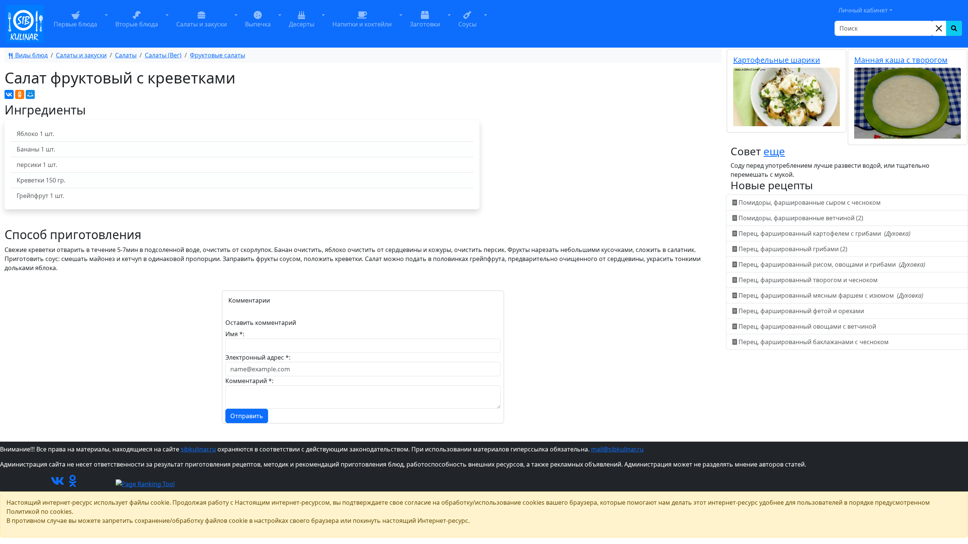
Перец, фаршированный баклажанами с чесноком (813, 342)
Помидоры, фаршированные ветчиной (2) (801, 218)
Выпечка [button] (258, 24)
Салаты (126, 55)
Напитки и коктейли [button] (362, 24)
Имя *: (234, 334)
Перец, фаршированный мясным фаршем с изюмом (830, 295)
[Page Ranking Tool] (145, 483)
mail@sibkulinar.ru (617, 449)
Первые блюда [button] (75, 24)
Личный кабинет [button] (863, 10)
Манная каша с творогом (901, 60)
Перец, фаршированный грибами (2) (793, 249)
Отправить (246, 416)
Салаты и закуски (81, 55)
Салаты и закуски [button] (201, 24)
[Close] (938, 28)
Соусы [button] (467, 24)
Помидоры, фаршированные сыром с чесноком (809, 202)
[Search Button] (954, 28)
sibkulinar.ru (198, 449)
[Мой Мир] (30, 94)
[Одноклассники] (19, 94)
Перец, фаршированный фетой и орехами (801, 311)
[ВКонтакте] (9, 94)
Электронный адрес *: (257, 357)
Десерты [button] (301, 24)
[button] (106, 24)
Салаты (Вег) (163, 55)
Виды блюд (31, 55)
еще (774, 151)
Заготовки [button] (425, 24)
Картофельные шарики (776, 60)
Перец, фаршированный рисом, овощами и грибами (831, 264)
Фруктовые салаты (217, 55)
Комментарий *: (249, 381)
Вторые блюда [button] (136, 24)
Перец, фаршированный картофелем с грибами (824, 233)
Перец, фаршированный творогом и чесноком (808, 280)
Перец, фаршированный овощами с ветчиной (807, 326)
